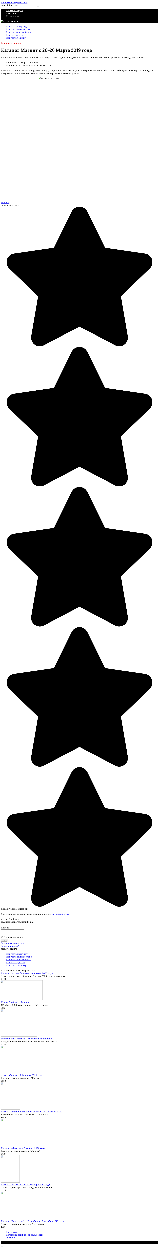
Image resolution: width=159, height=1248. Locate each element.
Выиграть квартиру (17, 26)
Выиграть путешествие (19, 29)
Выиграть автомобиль (18, 32)
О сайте (10, 1237)
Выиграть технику (16, 37)
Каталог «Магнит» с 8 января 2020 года (23, 1148)
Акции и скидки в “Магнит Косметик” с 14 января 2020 (31, 1111)
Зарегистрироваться (12, 943)
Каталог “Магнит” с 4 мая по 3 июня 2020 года (27, 973)
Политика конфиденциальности (24, 1234)
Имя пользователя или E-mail (17, 921)
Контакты (11, 1231)
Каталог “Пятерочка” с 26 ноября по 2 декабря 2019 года (32, 1221)
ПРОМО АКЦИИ (14, 10)
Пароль (5, 927)
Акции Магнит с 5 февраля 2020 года (22, 1075)
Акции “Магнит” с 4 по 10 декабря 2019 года (25, 1184)
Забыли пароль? (10, 945)
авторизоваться (61, 913)
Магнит (5, 202)
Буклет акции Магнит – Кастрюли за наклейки (27, 1038)
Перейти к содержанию (14, 2)
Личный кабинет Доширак (16, 1002)
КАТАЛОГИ (12, 13)
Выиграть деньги (15, 35)
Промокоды (12, 16)
